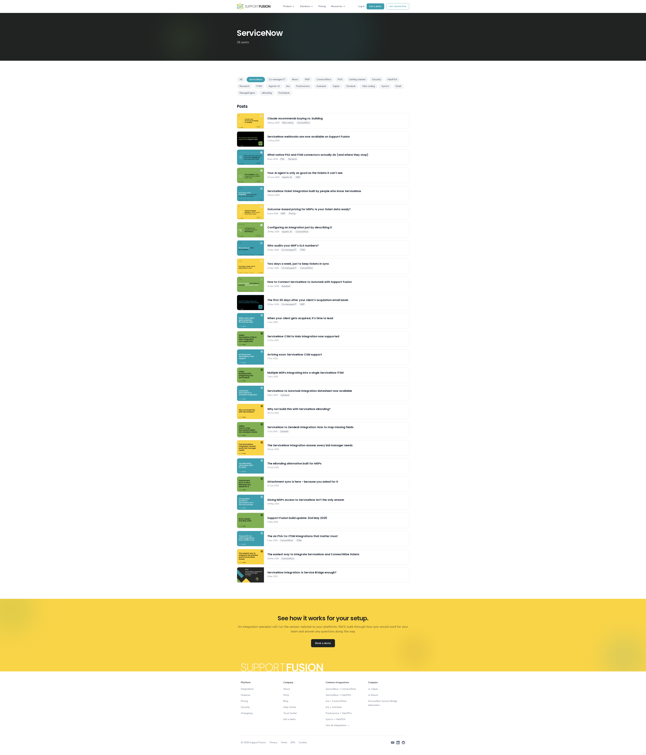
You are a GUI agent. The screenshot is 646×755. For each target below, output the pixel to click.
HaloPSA (392, 79)
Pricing (322, 6)
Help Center (289, 707)
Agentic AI (274, 86)
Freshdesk (284, 93)
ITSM (259, 86)
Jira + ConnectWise (336, 701)
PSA (340, 79)
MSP (307, 79)
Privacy (273, 742)
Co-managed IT (277, 79)
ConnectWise (324, 79)
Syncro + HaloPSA (336, 719)
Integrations (247, 689)
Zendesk (350, 86)
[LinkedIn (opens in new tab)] (398, 743)
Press (286, 695)
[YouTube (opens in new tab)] (393, 743)
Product (287, 6)
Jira (288, 86)
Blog (285, 701)
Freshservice (303, 86)
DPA (293, 742)
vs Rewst (373, 695)
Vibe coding (368, 86)
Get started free (397, 6)
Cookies (303, 742)
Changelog (247, 713)
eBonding (267, 93)
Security (376, 79)
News (295, 79)
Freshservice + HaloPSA (339, 713)
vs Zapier (373, 689)
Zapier (336, 86)
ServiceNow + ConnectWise (341, 689)
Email (398, 86)
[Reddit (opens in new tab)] (403, 743)
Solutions (305, 6)
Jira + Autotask (334, 707)
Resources (336, 6)
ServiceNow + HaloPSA (338, 695)
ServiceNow (255, 79)
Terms (284, 742)
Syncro (385, 86)
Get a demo (375, 6)
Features (245, 695)
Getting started (357, 79)
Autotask (321, 86)
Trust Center (290, 713)
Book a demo (323, 643)
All (241, 79)
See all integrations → (338, 725)
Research (244, 86)
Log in (361, 6)
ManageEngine (247, 93)
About (286, 689)
